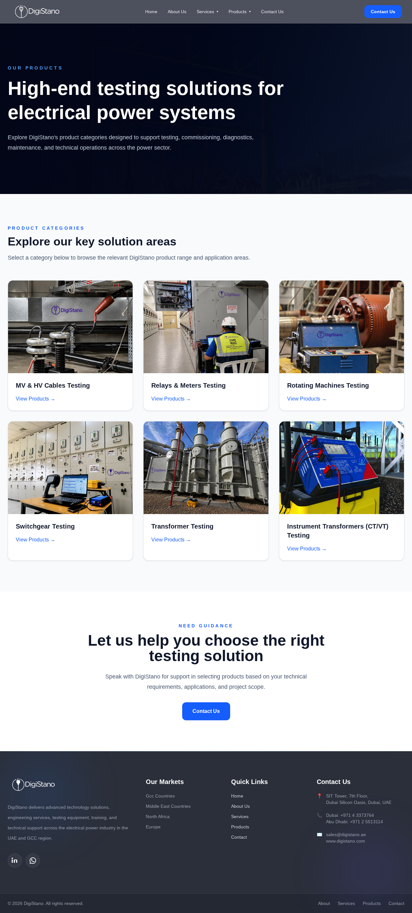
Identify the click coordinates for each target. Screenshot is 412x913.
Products (240, 11)
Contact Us (272, 11)
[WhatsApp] (33, 860)
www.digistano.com (345, 841)
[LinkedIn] (15, 860)
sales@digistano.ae (346, 834)
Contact (239, 837)
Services (207, 11)
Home (151, 11)
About (324, 903)
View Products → (35, 398)
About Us (177, 11)
